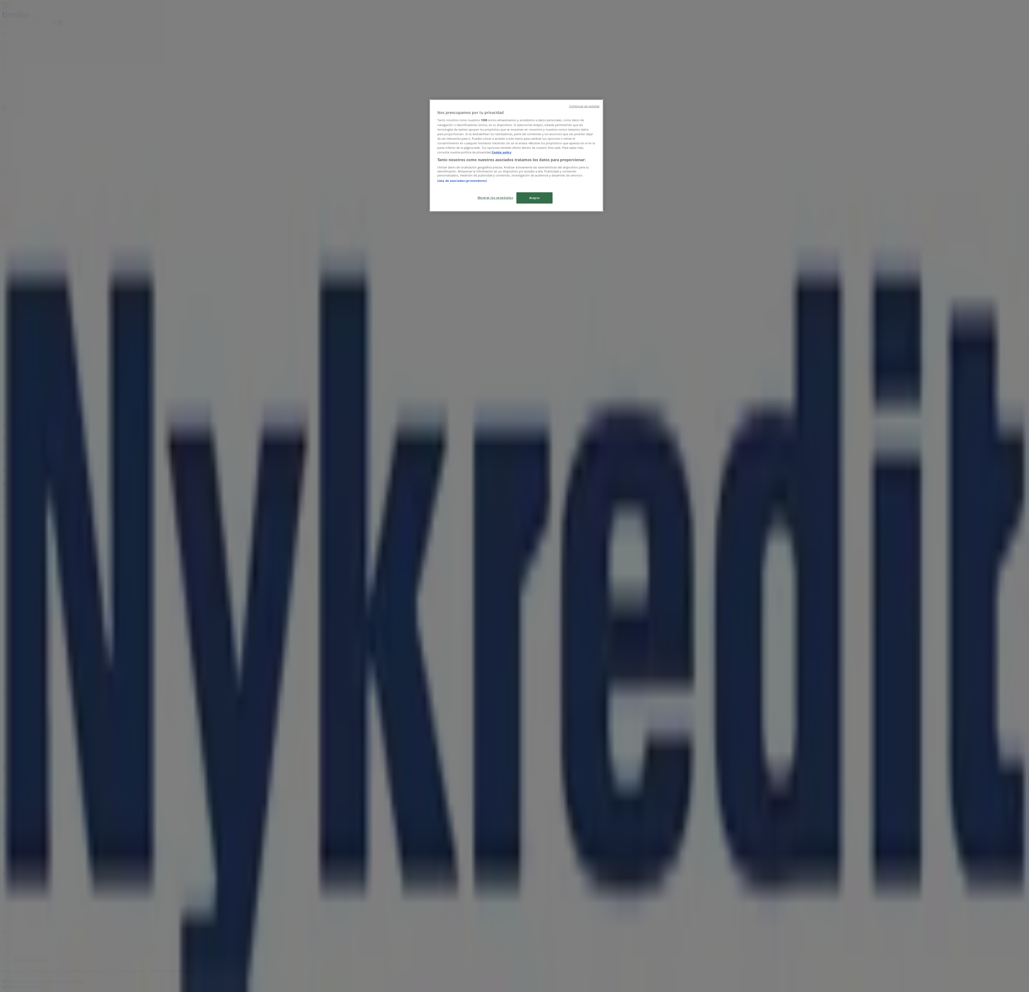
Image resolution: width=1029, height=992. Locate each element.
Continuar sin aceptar (584, 106)
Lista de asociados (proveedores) (462, 181)
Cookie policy (501, 152)
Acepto (534, 198)
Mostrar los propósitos (495, 198)
